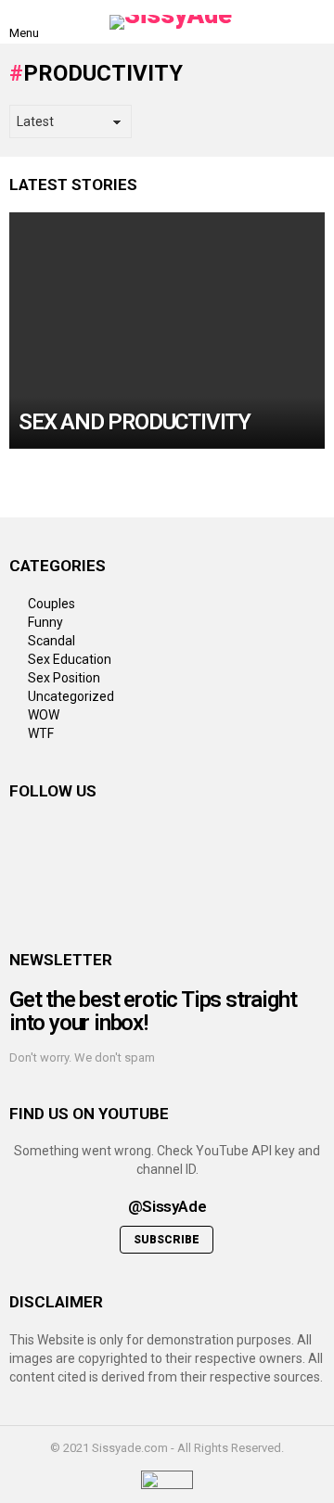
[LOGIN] (313, 22)
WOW (43, 714)
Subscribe (166, 1239)
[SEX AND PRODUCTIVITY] (167, 330)
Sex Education (69, 659)
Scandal (51, 640)
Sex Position (64, 677)
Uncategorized (71, 696)
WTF (41, 733)
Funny (45, 622)
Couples (51, 603)
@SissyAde (167, 1206)
